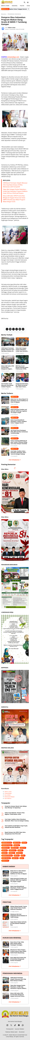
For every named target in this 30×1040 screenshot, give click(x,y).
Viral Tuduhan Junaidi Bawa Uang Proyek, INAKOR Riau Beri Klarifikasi (16, 826)
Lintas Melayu (9, 1036)
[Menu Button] (27, 2)
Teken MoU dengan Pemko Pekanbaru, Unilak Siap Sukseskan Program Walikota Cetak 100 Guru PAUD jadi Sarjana (15, 191)
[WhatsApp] (23, 329)
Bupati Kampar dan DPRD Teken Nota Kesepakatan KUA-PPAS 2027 (15, 833)
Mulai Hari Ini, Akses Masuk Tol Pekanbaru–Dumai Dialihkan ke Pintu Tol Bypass (19, 400)
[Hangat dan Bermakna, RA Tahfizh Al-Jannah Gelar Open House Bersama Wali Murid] (22, 377)
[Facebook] (10, 329)
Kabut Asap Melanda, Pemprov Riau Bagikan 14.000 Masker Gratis (15, 813)
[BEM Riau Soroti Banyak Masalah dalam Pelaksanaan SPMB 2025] (22, 359)
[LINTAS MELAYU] (6, 2)
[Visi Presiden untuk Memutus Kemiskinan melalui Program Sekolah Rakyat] (7, 377)
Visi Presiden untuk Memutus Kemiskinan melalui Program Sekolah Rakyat (7, 385)
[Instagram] (7, 1025)
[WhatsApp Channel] (22, 1025)
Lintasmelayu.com (13, 57)
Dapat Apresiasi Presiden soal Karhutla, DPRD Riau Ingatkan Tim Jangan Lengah (19, 411)
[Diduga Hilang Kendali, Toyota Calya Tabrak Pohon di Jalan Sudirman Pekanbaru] (6, 909)
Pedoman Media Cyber (11, 1032)
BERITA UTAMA (5, 5)
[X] (13, 329)
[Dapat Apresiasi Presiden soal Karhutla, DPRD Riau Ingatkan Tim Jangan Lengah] (5, 410)
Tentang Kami (10, 1029)
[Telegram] (16, 329)
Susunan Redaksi (19, 1029)
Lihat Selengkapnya (14, 460)
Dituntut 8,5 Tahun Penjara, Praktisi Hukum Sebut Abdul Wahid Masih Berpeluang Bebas (18, 951)
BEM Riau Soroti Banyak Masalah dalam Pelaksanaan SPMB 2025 (22, 367)
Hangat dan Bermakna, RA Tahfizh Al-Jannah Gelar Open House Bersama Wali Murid (22, 385)
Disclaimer (22, 1032)
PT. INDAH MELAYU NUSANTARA (15, 1035)
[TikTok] (15, 1025)
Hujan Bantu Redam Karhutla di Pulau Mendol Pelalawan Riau (18, 923)
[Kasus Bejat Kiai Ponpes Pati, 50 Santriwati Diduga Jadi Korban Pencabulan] (6, 960)
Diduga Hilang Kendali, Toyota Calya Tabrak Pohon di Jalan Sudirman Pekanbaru (18, 908)
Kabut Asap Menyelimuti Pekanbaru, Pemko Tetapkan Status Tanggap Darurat (19, 421)
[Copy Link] (7, 329)
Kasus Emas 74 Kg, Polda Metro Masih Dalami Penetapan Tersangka (17, 943)
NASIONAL (14, 5)
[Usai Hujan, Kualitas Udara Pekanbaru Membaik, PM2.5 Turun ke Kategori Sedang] (5, 452)
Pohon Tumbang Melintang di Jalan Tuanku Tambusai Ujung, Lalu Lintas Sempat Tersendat (19, 442)
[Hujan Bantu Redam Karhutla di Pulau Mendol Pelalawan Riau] (6, 924)
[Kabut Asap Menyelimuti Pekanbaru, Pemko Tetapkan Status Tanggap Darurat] (5, 421)
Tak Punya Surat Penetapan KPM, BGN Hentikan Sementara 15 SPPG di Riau (19, 432)
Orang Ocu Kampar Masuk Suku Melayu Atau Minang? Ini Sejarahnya (16, 807)
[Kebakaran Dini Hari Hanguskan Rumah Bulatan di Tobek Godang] (6, 917)
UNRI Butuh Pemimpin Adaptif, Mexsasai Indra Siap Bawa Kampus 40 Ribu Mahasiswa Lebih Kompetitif (15, 185)
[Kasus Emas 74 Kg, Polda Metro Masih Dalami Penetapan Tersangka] (6, 944)
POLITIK (22, 5)
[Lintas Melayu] (15, 1014)
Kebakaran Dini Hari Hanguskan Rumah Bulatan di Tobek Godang (18, 916)
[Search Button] (24, 2)
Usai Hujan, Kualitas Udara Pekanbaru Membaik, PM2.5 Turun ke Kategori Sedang (18, 452)
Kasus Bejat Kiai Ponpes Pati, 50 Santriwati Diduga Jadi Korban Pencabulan (18, 959)
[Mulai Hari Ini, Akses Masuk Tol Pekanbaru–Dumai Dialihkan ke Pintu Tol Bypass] (5, 400)
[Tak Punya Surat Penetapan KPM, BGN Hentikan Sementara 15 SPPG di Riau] (5, 431)
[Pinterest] (20, 329)
